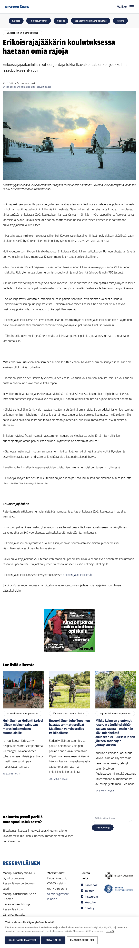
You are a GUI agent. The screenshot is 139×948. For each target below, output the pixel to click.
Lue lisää (110, 931)
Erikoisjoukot (9, 86)
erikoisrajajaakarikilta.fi (77, 574)
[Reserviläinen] (17, 6)
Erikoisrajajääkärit (26, 86)
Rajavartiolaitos (43, 86)
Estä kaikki (53, 940)
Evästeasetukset (82, 940)
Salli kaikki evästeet (22, 940)
